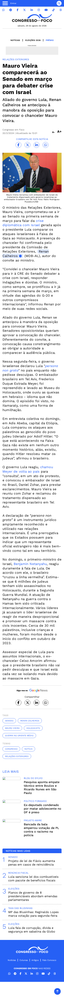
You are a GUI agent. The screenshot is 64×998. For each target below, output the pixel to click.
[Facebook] (17, 10)
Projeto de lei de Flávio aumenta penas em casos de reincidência (31, 862)
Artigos (35, 960)
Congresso (11, 749)
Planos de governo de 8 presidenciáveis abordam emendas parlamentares (32, 896)
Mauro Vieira (12, 728)
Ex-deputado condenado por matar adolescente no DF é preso (42, 808)
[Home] (32, 18)
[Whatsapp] (3, 10)
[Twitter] (24, 10)
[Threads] (60, 10)
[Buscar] (59, 3)
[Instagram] (39, 10)
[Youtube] (46, 10)
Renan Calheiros (29, 721)
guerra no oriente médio (19, 735)
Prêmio (50, 40)
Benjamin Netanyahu (30, 564)
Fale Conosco (49, 960)
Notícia (28, 749)
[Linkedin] (32, 10)
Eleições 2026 (33, 40)
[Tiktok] (53, 10)
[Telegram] (10, 10)
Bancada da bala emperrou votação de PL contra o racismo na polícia (41, 829)
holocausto (33, 728)
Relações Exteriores (17, 756)
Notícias (15, 40)
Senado (9, 721)
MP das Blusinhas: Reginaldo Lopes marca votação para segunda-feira (33, 913)
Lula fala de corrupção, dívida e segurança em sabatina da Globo (31, 929)
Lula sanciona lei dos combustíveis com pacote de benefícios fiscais (33, 878)
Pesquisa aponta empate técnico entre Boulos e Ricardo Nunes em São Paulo (41, 787)
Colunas (24, 960)
